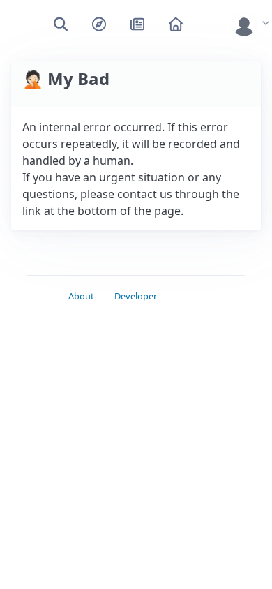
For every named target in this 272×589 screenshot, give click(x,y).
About (81, 296)
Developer (135, 296)
